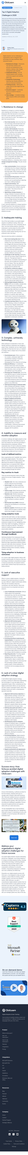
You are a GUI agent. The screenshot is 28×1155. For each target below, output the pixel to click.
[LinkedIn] (10, 1134)
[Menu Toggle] (25, 2)
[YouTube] (18, 1134)
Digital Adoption (7, 7)
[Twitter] (14, 1134)
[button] (14, 988)
